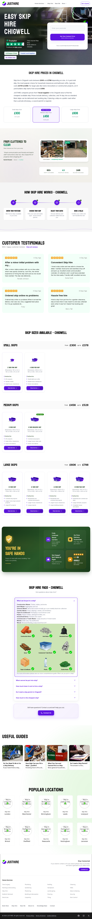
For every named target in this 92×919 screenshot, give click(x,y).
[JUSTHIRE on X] (89, 916)
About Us (31, 906)
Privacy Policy (30, 915)
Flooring (49, 894)
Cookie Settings (51, 915)
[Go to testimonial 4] (17, 163)
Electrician (5, 897)
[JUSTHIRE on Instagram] (84, 916)
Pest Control (73, 897)
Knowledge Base (42, 906)
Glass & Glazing (75, 891)
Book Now (5, 906)
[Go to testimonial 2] (9, 163)
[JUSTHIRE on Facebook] (79, 916)
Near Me (57, 3)
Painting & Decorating (9, 888)
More (63, 3)
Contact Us (47, 713)
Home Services (39, 3)
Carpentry (28, 897)
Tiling (49, 897)
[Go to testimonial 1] (5, 164)
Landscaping (51, 891)
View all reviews (32, 247)
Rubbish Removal (7, 894)
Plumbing (28, 884)
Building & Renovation (31, 894)
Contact (52, 906)
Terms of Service (41, 915)
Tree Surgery (6, 884)
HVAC (71, 888)
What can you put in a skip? (65, 673)
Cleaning (72, 884)
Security (72, 894)
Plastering (28, 891)
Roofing (49, 884)
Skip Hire (50, 3)
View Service (11, 388)
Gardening (28, 888)
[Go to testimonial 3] (13, 163)
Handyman (50, 888)
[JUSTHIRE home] (10, 4)
